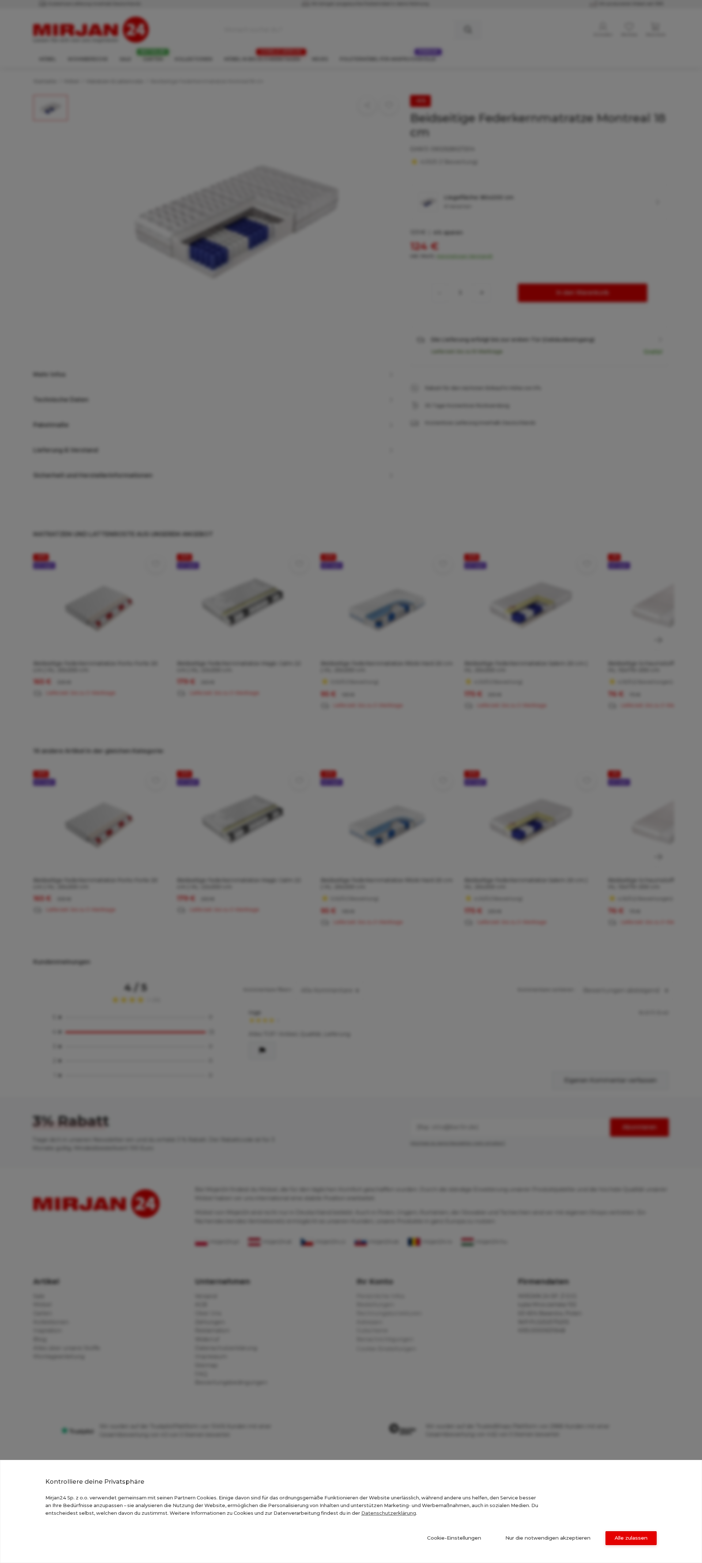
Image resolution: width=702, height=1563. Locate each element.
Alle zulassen (631, 1538)
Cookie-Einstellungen (454, 1538)
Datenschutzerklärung (388, 1513)
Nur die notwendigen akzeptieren (547, 1538)
